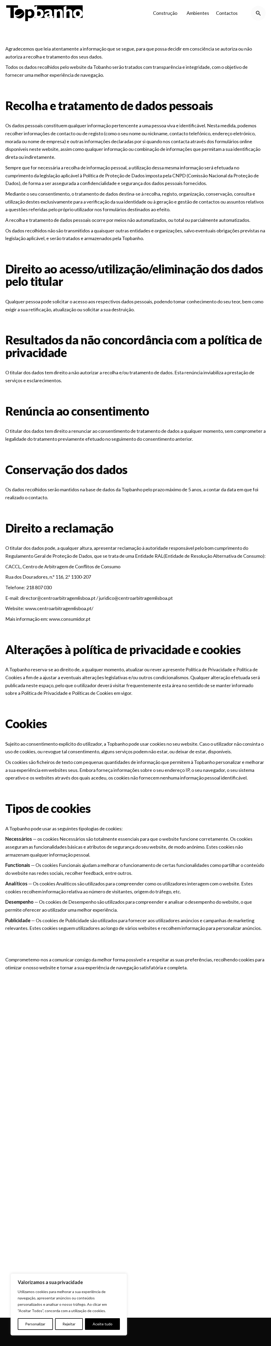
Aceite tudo (102, 1324)
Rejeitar (68, 1324)
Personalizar (35, 1324)
